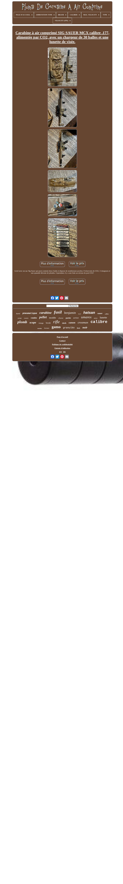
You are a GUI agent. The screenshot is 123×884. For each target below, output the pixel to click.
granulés (69, 327)
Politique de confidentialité (62, 344)
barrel (18, 314)
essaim (26, 318)
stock (64, 323)
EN (60, 352)
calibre (99, 322)
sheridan (39, 328)
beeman (46, 328)
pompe (20, 318)
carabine (45, 313)
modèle (52, 317)
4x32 (79, 314)
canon (72, 322)
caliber (107, 314)
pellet (43, 317)
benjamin (70, 313)
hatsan (89, 313)
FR (64, 352)
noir (85, 327)
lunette (103, 317)
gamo (56, 327)
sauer (99, 313)
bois (78, 328)
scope (33, 322)
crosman (83, 322)
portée (68, 318)
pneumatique (29, 313)
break (48, 323)
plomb (22, 322)
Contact (62, 341)
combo (34, 318)
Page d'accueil (62, 337)
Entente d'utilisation (62, 348)
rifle (56, 322)
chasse (60, 318)
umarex (86, 317)
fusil (58, 312)
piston (95, 318)
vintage (41, 323)
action (76, 318)
